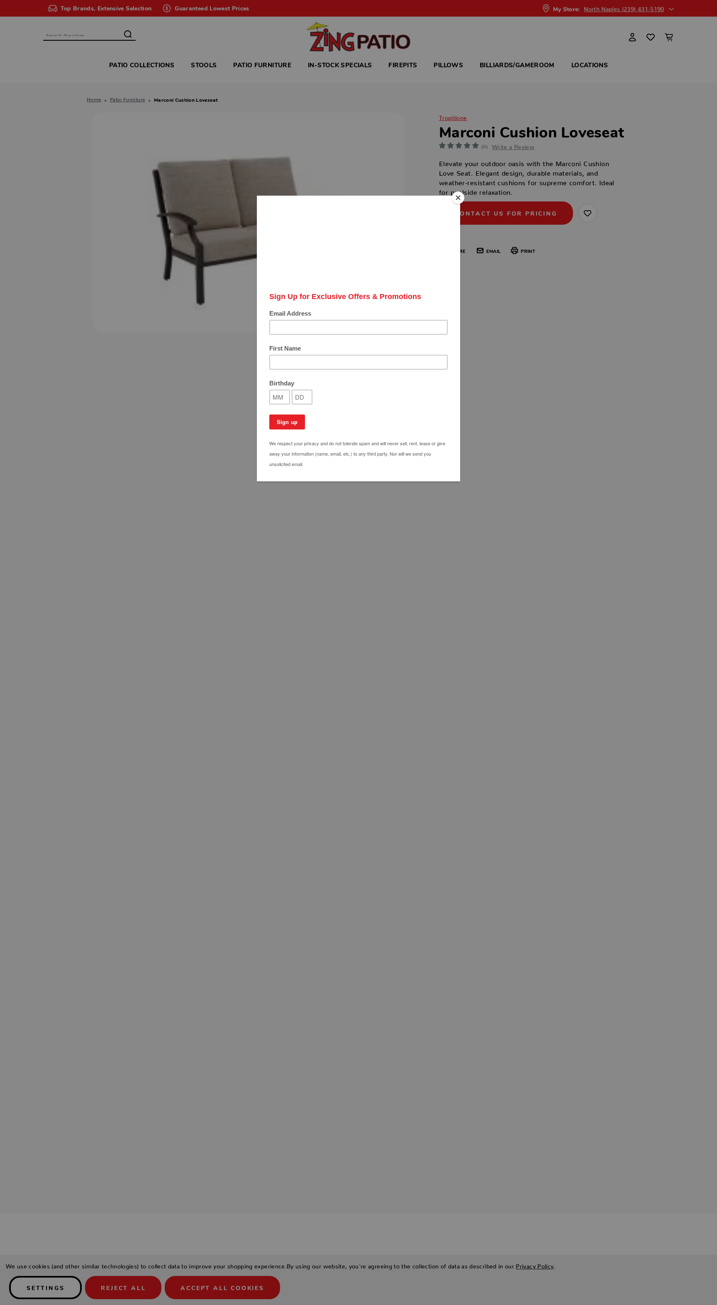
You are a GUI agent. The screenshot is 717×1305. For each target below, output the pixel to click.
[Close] (458, 197)
